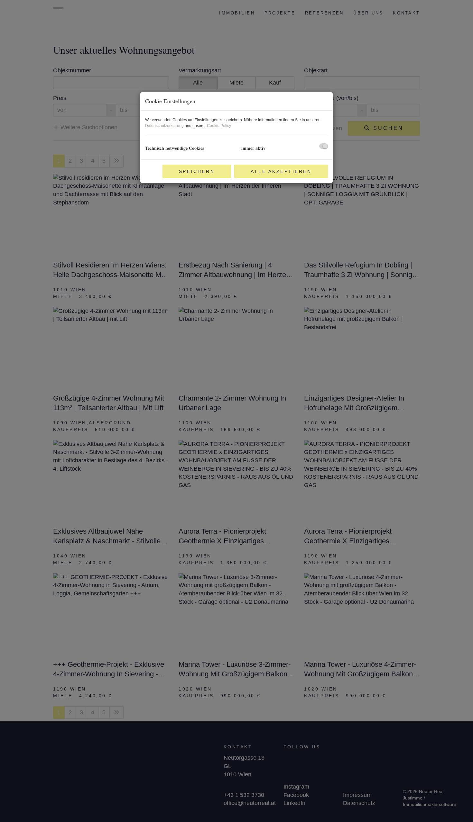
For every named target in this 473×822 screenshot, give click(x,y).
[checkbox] (323, 146)
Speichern (197, 171)
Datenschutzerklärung (164, 125)
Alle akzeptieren (281, 171)
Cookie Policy (219, 125)
